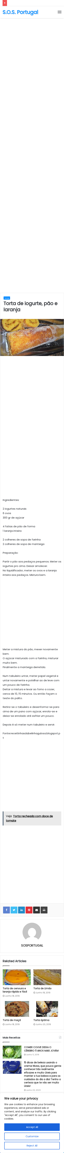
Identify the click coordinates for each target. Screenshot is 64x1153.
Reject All (32, 1145)
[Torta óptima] (47, 1009)
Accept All (32, 1127)
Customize (32, 1136)
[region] (32, 1123)
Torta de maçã (12, 1020)
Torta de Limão (42, 988)
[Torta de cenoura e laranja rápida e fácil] (17, 977)
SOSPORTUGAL (32, 945)
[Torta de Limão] (47, 977)
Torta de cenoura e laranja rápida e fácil (15, 990)
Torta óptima (41, 1020)
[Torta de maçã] (17, 1009)
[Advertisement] (32, 54)
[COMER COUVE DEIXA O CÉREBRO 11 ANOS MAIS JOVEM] (12, 1052)
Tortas (6, 298)
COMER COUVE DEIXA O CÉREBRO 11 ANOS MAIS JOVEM (41, 1048)
